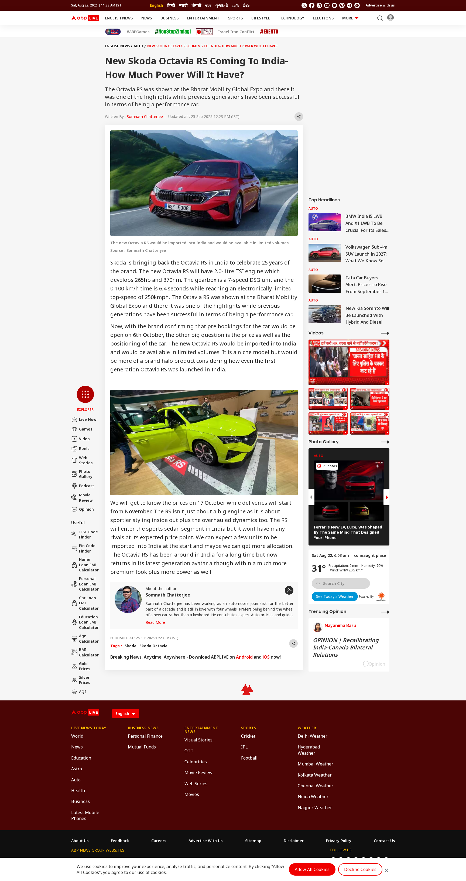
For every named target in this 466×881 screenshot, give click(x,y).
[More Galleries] (385, 442)
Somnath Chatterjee (145, 116)
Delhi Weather (312, 736)
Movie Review (86, 497)
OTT (189, 751)
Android (244, 657)
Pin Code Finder (87, 548)
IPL (244, 747)
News (146, 18)
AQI (82, 691)
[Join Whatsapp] (357, 5)
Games (85, 429)
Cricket (248, 736)
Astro (76, 769)
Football (249, 758)
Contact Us (384, 841)
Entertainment (203, 18)
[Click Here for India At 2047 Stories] (113, 31)
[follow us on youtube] (327, 5)
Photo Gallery (85, 474)
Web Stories (85, 460)
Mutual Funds (142, 747)
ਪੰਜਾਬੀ (196, 5)
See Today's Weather (335, 596)
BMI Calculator (89, 652)
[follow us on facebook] (312, 5)
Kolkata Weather (315, 775)
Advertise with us (380, 5)
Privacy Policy (338, 841)
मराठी (183, 5)
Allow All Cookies (312, 869)
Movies (191, 794)
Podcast (86, 485)
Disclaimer (294, 841)
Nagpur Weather (315, 808)
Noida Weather (313, 796)
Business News (143, 728)
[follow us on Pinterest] (342, 5)
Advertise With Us (205, 841)
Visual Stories (198, 740)
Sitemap (253, 841)
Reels (84, 448)
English (156, 5)
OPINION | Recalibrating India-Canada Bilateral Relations (346, 647)
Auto (138, 46)
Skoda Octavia (153, 645)
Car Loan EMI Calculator (89, 603)
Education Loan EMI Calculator (89, 622)
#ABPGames (137, 32)
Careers (158, 841)
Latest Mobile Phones (85, 815)
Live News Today (88, 728)
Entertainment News (201, 730)
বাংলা (208, 5)
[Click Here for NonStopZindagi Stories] (173, 31)
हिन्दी (171, 5)
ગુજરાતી (221, 5)
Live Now (88, 419)
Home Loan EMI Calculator (89, 564)
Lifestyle (260, 18)
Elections (323, 18)
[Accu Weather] (381, 596)
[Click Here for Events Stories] (269, 31)
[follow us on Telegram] (349, 5)
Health (78, 791)
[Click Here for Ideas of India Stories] (204, 31)
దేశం (246, 5)
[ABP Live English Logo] (85, 18)
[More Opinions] (385, 612)
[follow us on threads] (319, 5)
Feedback (120, 841)
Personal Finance (145, 736)
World (77, 736)
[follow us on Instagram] (334, 5)
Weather (307, 728)
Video (84, 438)
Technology (291, 18)
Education (81, 758)
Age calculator (89, 638)
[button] (85, 399)
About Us (79, 841)
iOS (266, 657)
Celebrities (195, 762)
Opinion (86, 509)
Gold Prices (84, 666)
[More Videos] (385, 333)
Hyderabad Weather (309, 750)
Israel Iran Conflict (236, 32)
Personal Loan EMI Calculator (89, 584)
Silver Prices (84, 680)
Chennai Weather (315, 786)
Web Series (195, 784)
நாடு (235, 5)
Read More (155, 622)
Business (169, 18)
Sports (235, 18)
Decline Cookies (360, 869)
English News (119, 18)
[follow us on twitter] (304, 5)
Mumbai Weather (315, 764)
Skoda (130, 645)
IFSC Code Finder (88, 534)
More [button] (347, 18)
